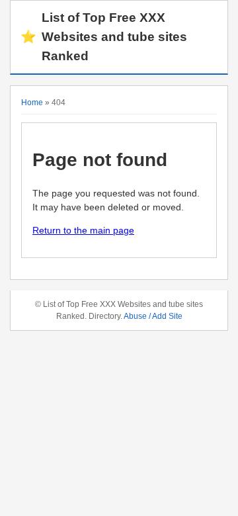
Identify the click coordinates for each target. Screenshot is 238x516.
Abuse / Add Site (153, 316)
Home (32, 102)
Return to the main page (83, 230)
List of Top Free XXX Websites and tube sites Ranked (103, 37)
